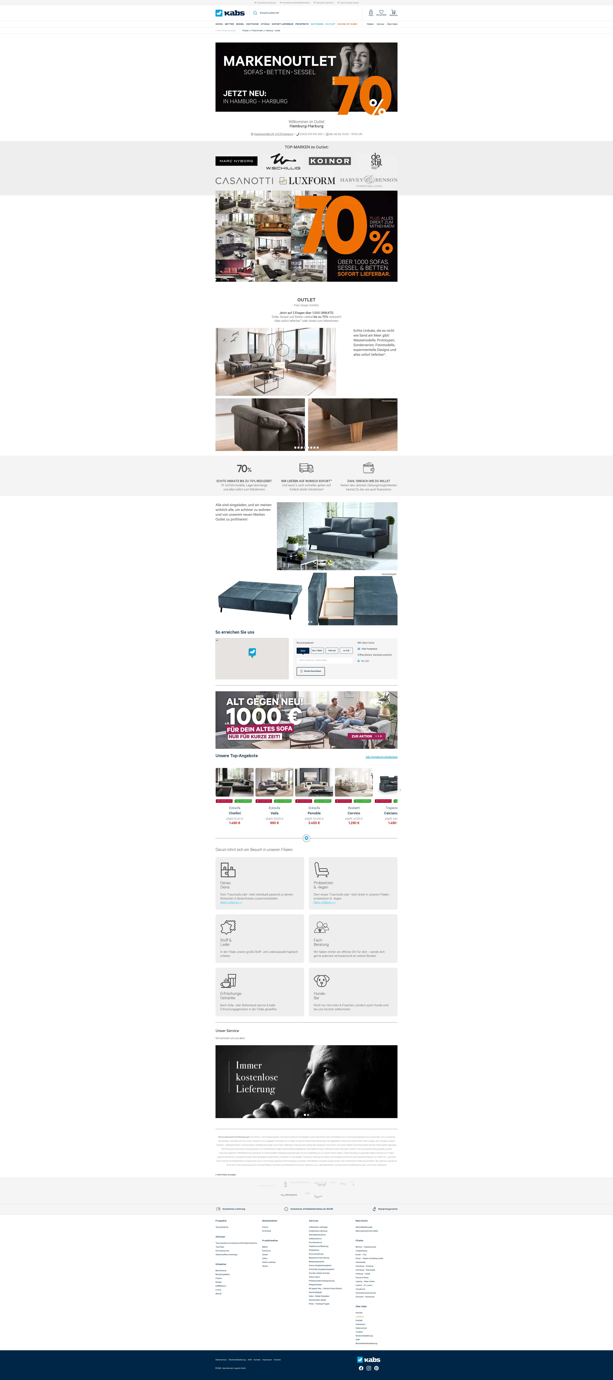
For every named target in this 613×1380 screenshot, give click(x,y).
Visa (344, 1184)
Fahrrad (332, 650)
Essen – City (361, 1254)
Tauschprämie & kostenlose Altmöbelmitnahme (236, 1243)
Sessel (240, 24)
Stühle (265, 24)
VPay (352, 1184)
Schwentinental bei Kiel (366, 1293)
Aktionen (317, 24)
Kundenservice (315, 1242)
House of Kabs (362, 1277)
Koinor (265, 1227)
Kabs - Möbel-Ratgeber (319, 1296)
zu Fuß (346, 650)
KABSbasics (221, 1286)
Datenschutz (361, 1328)
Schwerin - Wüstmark (365, 1297)
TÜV (306, 1196)
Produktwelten (270, 1240)
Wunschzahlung (316, 1254)
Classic (219, 1278)
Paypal (267, 1184)
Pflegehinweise (315, 1284)
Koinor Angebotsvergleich (320, 1265)
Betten (229, 24)
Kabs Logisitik (289, 1196)
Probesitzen (314, 1250)
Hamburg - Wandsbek (365, 1270)
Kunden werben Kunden (319, 1273)
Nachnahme (324, 1184)
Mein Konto (362, 1221)
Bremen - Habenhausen (366, 1247)
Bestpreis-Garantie (325, 3)
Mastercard (283, 1184)
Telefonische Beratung (318, 1246)
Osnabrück (360, 1289)
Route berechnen (312, 671)
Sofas (219, 24)
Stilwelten (221, 1264)
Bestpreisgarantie (316, 1261)
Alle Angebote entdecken (381, 757)
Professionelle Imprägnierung (321, 1281)
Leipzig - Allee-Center (365, 1281)
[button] (295, 448)
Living (218, 1290)
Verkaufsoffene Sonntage (226, 1254)
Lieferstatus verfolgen (318, 1227)
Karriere (359, 1313)
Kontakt (359, 1320)
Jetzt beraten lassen (349, 3)
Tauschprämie (222, 1227)
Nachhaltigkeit (315, 1292)
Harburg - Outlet (273, 30)
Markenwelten (269, 1221)
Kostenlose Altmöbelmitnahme (296, 3)
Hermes (323, 1196)
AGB (357, 1339)
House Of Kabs (347, 24)
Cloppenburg (361, 1251)
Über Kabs (392, 24)
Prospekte (302, 24)
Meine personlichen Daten (367, 1231)
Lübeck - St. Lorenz (364, 1285)
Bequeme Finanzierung (319, 1258)
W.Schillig (266, 1231)
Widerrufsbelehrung (364, 1336)
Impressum (360, 1324)
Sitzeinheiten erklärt (317, 1300)
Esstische (252, 24)
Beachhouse (221, 1270)
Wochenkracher (222, 1251)
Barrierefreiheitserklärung (366, 1343)
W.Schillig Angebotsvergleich (321, 1269)
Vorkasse (299, 1184)
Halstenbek (360, 1262)
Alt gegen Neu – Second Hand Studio (325, 1288)
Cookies (359, 1332)
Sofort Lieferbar (282, 24)
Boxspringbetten (223, 1274)
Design (219, 1282)
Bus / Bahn (317, 650)
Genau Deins (314, 1277)
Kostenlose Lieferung (266, 3)
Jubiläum (360, 1316)
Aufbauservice (315, 1238)
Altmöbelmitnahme (317, 1235)
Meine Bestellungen (364, 1227)
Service (380, 24)
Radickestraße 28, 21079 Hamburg (273, 134)
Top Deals (220, 1247)
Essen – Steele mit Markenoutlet (369, 1258)
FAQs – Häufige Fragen (319, 1304)
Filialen (370, 24)
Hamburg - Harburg (364, 1266)
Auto (303, 650)
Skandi (219, 1293)
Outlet (330, 24)
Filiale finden (257, 30)
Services (313, 1221)
